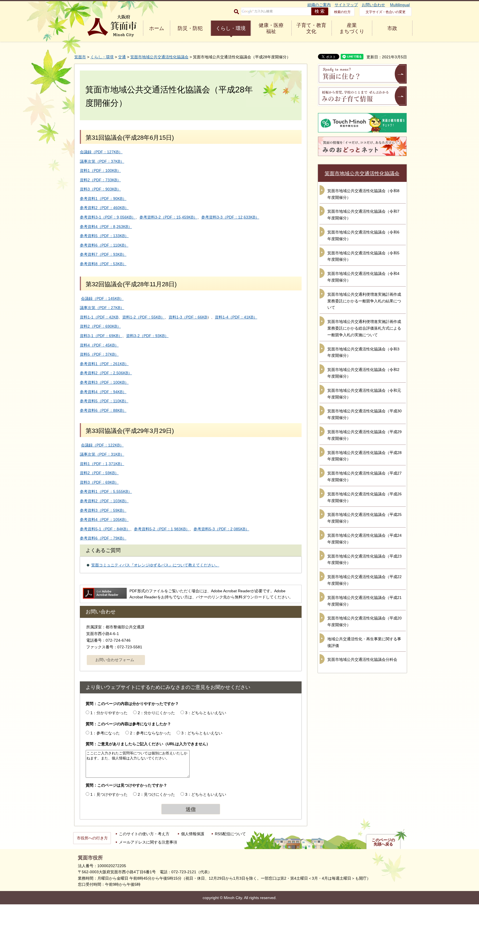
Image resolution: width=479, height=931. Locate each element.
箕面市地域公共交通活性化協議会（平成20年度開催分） (364, 621)
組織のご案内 (319, 4)
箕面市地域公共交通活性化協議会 (159, 57)
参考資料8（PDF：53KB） (103, 264)
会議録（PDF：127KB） (101, 152)
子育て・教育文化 (311, 28)
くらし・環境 (231, 28)
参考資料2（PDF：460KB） (104, 207)
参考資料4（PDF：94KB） (103, 392)
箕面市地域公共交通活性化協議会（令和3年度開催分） (363, 352)
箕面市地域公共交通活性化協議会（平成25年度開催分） (364, 517)
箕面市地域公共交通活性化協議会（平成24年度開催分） (364, 538)
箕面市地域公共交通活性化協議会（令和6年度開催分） (363, 235)
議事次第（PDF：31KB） (102, 454)
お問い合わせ (373, 4)
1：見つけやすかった (109, 794)
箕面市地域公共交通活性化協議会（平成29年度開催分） (364, 435)
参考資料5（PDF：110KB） (104, 401)
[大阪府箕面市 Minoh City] (112, 26)
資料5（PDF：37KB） (99, 354)
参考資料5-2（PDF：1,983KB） (162, 529)
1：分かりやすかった (109, 713)
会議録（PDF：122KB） (102, 445)
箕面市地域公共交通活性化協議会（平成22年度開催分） (364, 580)
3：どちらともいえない (205, 713)
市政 (392, 28)
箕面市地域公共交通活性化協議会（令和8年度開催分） (363, 194)
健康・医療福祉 (271, 28)
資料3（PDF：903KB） (100, 189)
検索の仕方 (342, 12)
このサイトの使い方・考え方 (144, 834)
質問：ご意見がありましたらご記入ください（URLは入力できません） (148, 744)
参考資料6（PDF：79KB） (103, 538)
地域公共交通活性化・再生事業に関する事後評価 (364, 642)
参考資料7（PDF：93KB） (103, 254)
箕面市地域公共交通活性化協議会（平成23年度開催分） (364, 559)
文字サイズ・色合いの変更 (386, 12)
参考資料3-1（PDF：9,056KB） (108, 217)
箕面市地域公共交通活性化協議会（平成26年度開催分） (364, 497)
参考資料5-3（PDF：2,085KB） (221, 529)
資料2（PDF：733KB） (100, 180)
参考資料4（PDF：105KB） (104, 519)
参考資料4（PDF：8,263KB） (106, 226)
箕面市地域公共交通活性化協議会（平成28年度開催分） (364, 455)
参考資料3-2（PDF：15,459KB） (168, 217)
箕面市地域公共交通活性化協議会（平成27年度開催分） (364, 476)
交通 (122, 57)
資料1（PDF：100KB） (100, 170)
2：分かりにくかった (156, 713)
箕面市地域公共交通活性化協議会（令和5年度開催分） (363, 256)
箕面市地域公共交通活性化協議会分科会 (362, 659)
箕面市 (80, 57)
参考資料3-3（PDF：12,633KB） (230, 217)
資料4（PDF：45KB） (99, 345)
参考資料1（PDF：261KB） (104, 364)
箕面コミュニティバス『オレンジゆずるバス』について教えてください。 (155, 565)
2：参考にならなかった (150, 733)
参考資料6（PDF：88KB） (103, 410)
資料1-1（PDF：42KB (99, 317)
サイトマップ (346, 4)
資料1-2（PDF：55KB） (143, 317)
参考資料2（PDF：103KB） (104, 501)
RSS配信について (230, 834)
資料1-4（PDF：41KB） (236, 317)
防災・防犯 (190, 28)
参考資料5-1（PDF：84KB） (105, 529)
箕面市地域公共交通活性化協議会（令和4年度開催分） (363, 276)
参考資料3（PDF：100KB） (104, 382)
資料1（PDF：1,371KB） (102, 463)
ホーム (156, 28)
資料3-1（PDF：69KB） (101, 335)
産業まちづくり (351, 28)
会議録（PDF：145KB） (102, 298)
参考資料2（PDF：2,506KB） (106, 373)
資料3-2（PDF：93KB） (147, 335)
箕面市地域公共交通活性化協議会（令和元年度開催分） (364, 393)
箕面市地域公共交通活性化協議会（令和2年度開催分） (363, 372)
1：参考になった (105, 733)
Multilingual (400, 4)
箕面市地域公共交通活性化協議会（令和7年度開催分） (363, 214)
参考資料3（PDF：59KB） (103, 510)
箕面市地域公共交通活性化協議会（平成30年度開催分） (364, 414)
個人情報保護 (192, 834)
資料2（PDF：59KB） (99, 473)
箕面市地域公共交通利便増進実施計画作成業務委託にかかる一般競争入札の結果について (364, 301)
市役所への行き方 (92, 838)
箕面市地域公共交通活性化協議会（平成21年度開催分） (364, 600)
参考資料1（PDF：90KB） (103, 198)
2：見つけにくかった (156, 794)
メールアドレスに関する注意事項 (148, 842)
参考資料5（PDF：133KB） (104, 236)
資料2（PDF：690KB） (100, 326)
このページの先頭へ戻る (383, 842)
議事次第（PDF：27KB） (102, 307)
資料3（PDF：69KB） (99, 482)
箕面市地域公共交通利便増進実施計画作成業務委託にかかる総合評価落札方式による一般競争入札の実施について (364, 328)
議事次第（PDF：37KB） (102, 161)
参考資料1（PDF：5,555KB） (106, 491)
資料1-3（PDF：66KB (188, 317)
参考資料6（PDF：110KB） (104, 245)
